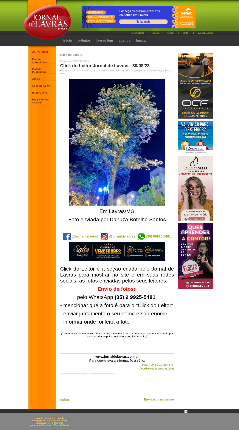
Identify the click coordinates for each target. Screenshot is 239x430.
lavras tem (104, 40)
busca (141, 40)
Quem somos (138, 33)
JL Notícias (40, 51)
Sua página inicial (205, 33)
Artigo (36, 78)
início (67, 40)
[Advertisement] (119, 421)
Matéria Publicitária (39, 70)
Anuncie (170, 33)
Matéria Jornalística (39, 60)
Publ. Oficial (40, 92)
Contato (186, 33)
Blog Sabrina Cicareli (40, 101)
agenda (124, 40)
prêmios (84, 40)
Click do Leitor (41, 85)
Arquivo (155, 33)
